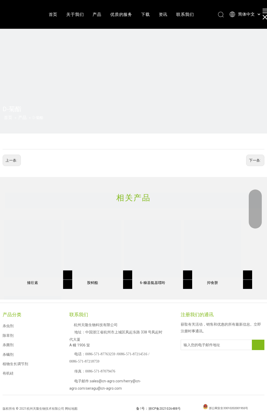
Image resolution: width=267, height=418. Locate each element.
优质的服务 (121, 14)
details (68, 283)
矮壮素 (32, 283)
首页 (53, 14)
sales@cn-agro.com (106, 381)
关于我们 (75, 14)
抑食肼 (212, 283)
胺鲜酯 (92, 283)
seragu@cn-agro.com (104, 388)
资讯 (163, 14)
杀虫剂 (8, 326)
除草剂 (8, 335)
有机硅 (8, 373)
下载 (145, 14)
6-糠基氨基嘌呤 (152, 283)
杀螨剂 (8, 354)
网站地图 (71, 408)
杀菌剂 (8, 345)
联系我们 (185, 14)
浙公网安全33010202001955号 (228, 408)
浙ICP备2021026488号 (164, 408)
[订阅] (258, 345)
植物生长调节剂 (15, 364)
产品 (97, 14)
